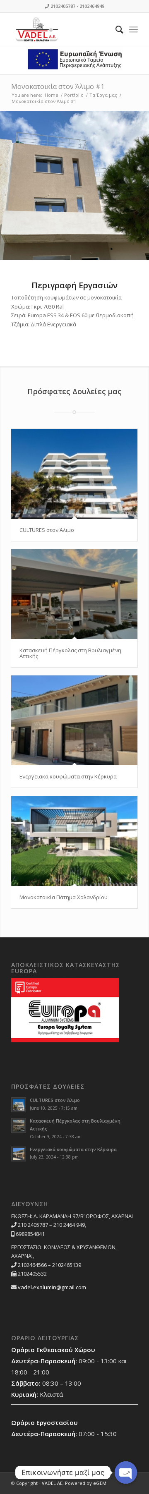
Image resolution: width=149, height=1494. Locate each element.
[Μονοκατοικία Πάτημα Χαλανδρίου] (74, 841)
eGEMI (100, 1483)
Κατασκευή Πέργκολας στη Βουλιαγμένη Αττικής (70, 653)
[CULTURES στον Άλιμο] (74, 474)
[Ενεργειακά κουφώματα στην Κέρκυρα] (74, 720)
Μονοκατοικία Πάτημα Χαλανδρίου (63, 897)
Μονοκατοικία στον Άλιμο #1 (57, 86)
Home (51, 95)
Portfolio (74, 95)
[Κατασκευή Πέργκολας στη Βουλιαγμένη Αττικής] (74, 594)
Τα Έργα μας (103, 95)
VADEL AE (52, 1483)
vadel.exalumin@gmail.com (52, 1287)
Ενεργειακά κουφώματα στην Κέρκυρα (68, 776)
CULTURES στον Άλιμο (46, 530)
